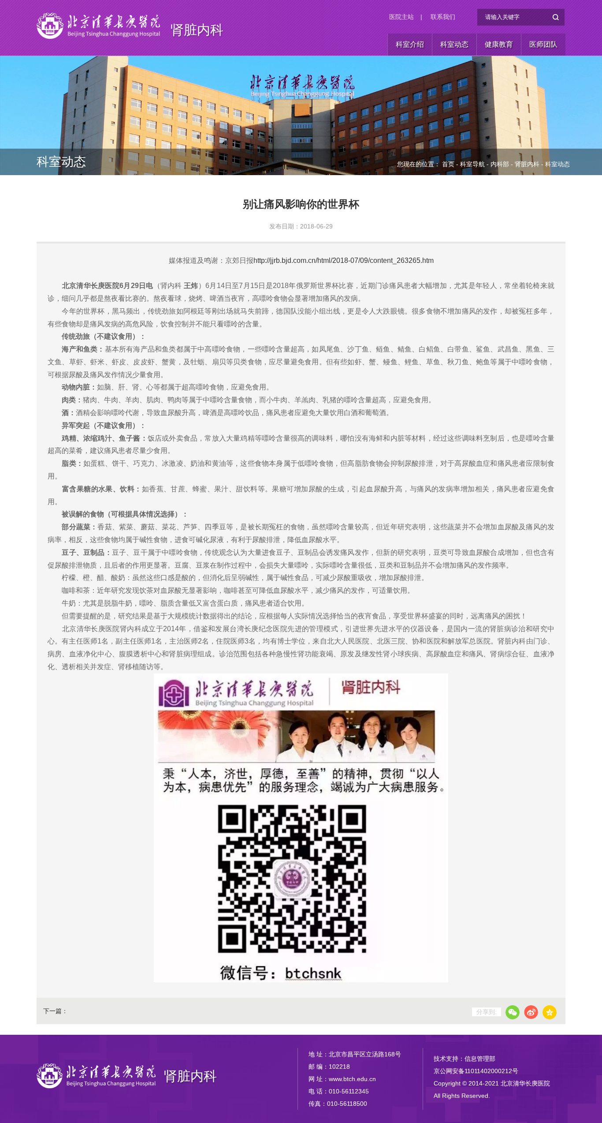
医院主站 (401, 16)
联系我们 (443, 16)
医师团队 (543, 44)
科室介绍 (410, 44)
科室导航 (472, 164)
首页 (448, 164)
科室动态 (454, 44)
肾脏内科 (197, 29)
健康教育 (499, 44)
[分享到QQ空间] (550, 1012)
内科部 (500, 164)
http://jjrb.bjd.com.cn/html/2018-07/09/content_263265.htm (343, 260)
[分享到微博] (531, 1012)
